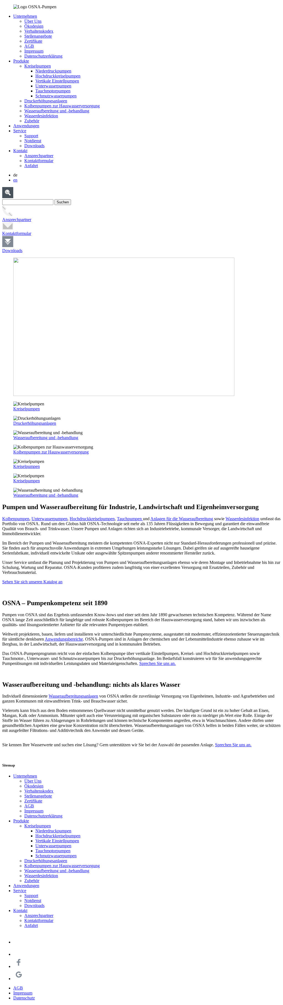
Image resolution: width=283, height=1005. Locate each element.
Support (31, 135)
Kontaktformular (38, 160)
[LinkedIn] (18, 954)
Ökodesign (33, 26)
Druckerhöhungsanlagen (45, 101)
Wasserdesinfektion (41, 115)
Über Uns (32, 21)
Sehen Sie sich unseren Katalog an (32, 581)
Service (19, 130)
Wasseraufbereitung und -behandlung (56, 110)
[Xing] (18, 942)
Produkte (21, 61)
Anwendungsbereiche (64, 639)
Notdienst (32, 140)
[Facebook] (18, 966)
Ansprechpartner (38, 155)
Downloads (34, 145)
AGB (29, 46)
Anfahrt (31, 165)
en (15, 180)
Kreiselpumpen (37, 66)
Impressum (33, 51)
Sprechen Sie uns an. (157, 663)
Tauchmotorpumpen (52, 91)
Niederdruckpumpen (53, 71)
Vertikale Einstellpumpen (57, 81)
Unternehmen (25, 16)
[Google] (18, 978)
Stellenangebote (38, 36)
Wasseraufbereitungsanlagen (73, 696)
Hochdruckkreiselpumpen (57, 76)
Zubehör (31, 120)
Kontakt (20, 150)
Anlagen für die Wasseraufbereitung (181, 518)
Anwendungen (26, 125)
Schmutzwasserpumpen (56, 96)
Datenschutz (24, 998)
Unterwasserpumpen (53, 86)
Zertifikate (33, 41)
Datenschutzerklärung (43, 56)
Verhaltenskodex (38, 31)
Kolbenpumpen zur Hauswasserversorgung (62, 105)
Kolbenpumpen (15, 518)
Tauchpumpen (130, 518)
